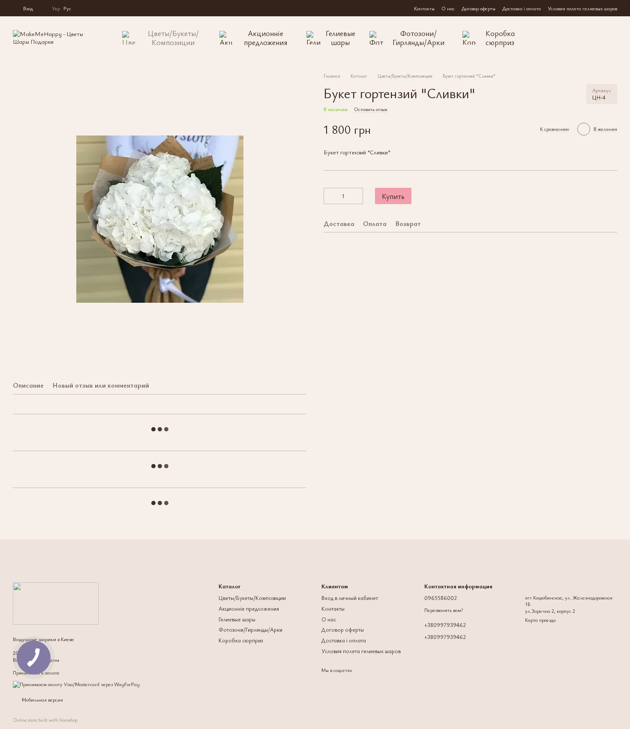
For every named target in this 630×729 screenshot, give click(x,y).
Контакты (424, 8)
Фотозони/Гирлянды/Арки (418, 37)
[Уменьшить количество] (330, 196)
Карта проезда (540, 619)
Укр (56, 8)
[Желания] (593, 38)
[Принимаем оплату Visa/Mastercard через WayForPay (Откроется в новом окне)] (76, 683)
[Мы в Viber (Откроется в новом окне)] (103, 8)
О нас (448, 8)
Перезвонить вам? (443, 610)
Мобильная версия (42, 699)
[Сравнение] (574, 38)
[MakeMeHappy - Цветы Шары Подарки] (56, 602)
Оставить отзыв (370, 108)
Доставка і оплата (521, 8)
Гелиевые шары (340, 37)
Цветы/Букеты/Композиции (173, 37)
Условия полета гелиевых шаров (582, 8)
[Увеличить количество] (357, 196)
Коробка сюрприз (500, 37)
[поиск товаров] (552, 37)
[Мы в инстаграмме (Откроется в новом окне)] (83, 8)
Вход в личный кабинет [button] (349, 598)
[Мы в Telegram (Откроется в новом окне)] (93, 8)
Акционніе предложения (265, 37)
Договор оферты (478, 8)
